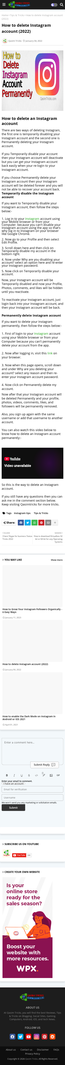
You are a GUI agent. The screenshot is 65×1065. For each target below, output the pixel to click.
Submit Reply (42, 764)
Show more (56, 559)
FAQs (56, 1049)
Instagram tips (22, 513)
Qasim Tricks (31, 1058)
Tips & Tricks (17, 15)
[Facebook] (21, 522)
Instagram (32, 219)
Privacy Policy (32, 1053)
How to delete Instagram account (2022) (25, 664)
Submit (13, 807)
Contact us (26, 1049)
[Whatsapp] (35, 522)
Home (5, 15)
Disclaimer (43, 1049)
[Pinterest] (41, 522)
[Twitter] (28, 522)
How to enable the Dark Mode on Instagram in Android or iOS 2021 (29, 718)
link (50, 353)
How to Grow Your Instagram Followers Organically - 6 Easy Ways (32, 610)
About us (11, 1049)
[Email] (48, 522)
